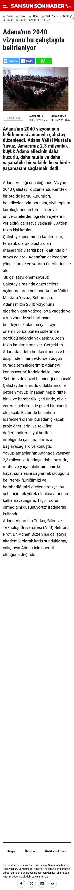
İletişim (30, 851)
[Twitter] (32, 884)
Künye (11, 851)
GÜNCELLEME (58, 116)
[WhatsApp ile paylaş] (43, 61)
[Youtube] (53, 884)
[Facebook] (21, 884)
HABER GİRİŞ (36, 116)
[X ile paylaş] (11, 61)
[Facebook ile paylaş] (27, 61)
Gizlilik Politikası (56, 851)
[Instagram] (42, 884)
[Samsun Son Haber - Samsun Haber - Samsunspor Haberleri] (37, 6)
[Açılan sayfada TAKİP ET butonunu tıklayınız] (13, 118)
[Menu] (5, 6)
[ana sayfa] (68, 5)
